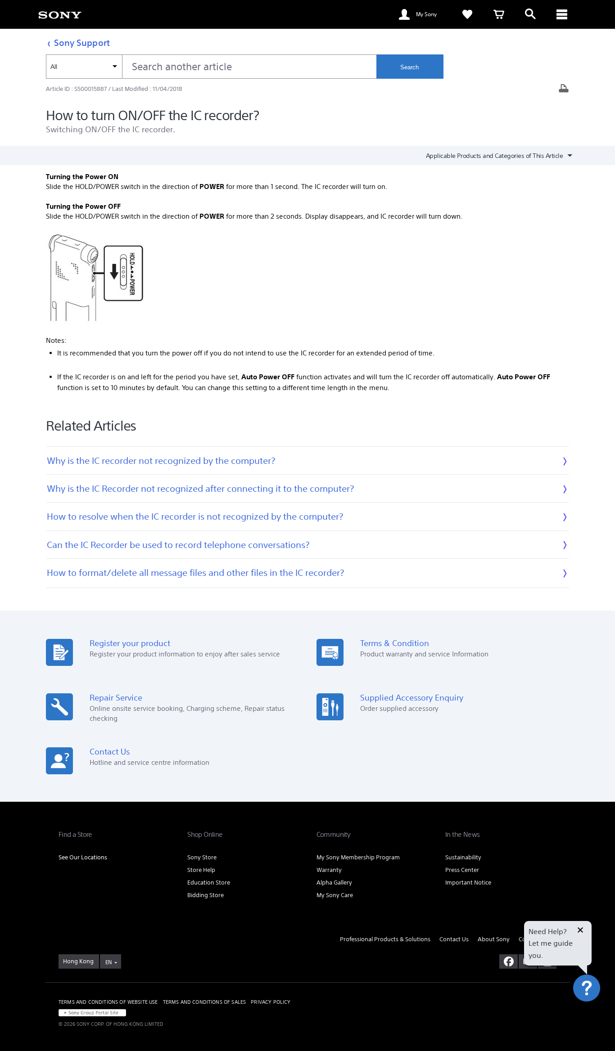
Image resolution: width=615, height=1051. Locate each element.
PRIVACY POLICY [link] (270, 1002)
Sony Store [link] (202, 857)
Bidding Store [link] (205, 895)
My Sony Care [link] (335, 895)
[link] (59, 14)
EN (108, 962)
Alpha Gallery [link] (334, 882)
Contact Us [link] (454, 939)
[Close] (580, 930)
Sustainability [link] (463, 857)
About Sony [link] (494, 939)
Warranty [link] (329, 870)
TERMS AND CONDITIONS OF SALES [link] (204, 1002)
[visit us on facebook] (508, 961)
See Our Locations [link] (83, 857)
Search (409, 67)
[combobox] (211, 66)
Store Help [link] (201, 870)
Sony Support (81, 42)
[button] (597, 1012)
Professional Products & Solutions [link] (385, 939)
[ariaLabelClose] (562, 14)
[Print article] (563, 89)
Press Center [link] (462, 870)
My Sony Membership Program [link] (358, 857)
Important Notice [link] (468, 882)
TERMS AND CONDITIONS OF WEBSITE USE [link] (108, 1002)
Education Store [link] (208, 882)
